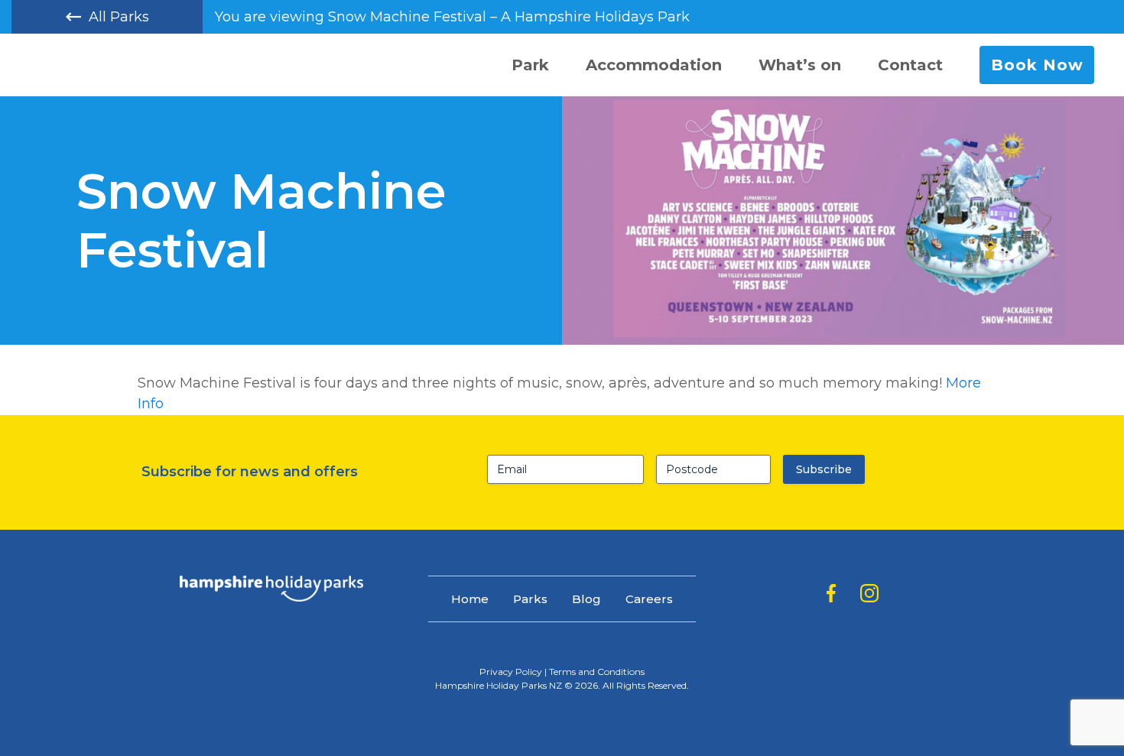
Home (470, 599)
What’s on (800, 65)
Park (530, 65)
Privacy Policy (510, 671)
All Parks (119, 16)
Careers (649, 599)
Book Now (1037, 65)
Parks (530, 599)
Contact (910, 65)
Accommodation (654, 65)
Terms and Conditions (597, 671)
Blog (586, 599)
